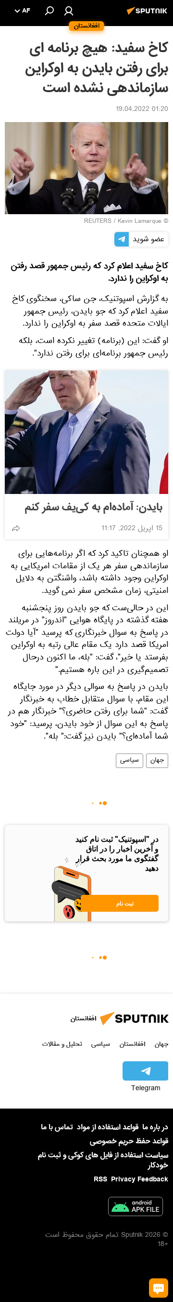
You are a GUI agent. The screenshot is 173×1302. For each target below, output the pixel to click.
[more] (15, 528)
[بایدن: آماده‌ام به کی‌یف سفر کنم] (86, 432)
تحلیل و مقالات (62, 1044)
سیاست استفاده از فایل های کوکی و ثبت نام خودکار (103, 1160)
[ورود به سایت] (68, 10)
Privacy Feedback (139, 1179)
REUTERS (97, 222)
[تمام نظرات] (158, 1288)
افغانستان (132, 1044)
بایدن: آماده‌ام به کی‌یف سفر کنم (93, 507)
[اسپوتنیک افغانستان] (148, 16)
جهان (157, 761)
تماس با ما (57, 1127)
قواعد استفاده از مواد (107, 1127)
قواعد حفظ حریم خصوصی (129, 1141)
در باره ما (155, 1127)
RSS (100, 1179)
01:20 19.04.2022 (142, 110)
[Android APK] (135, 1208)
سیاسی (129, 761)
